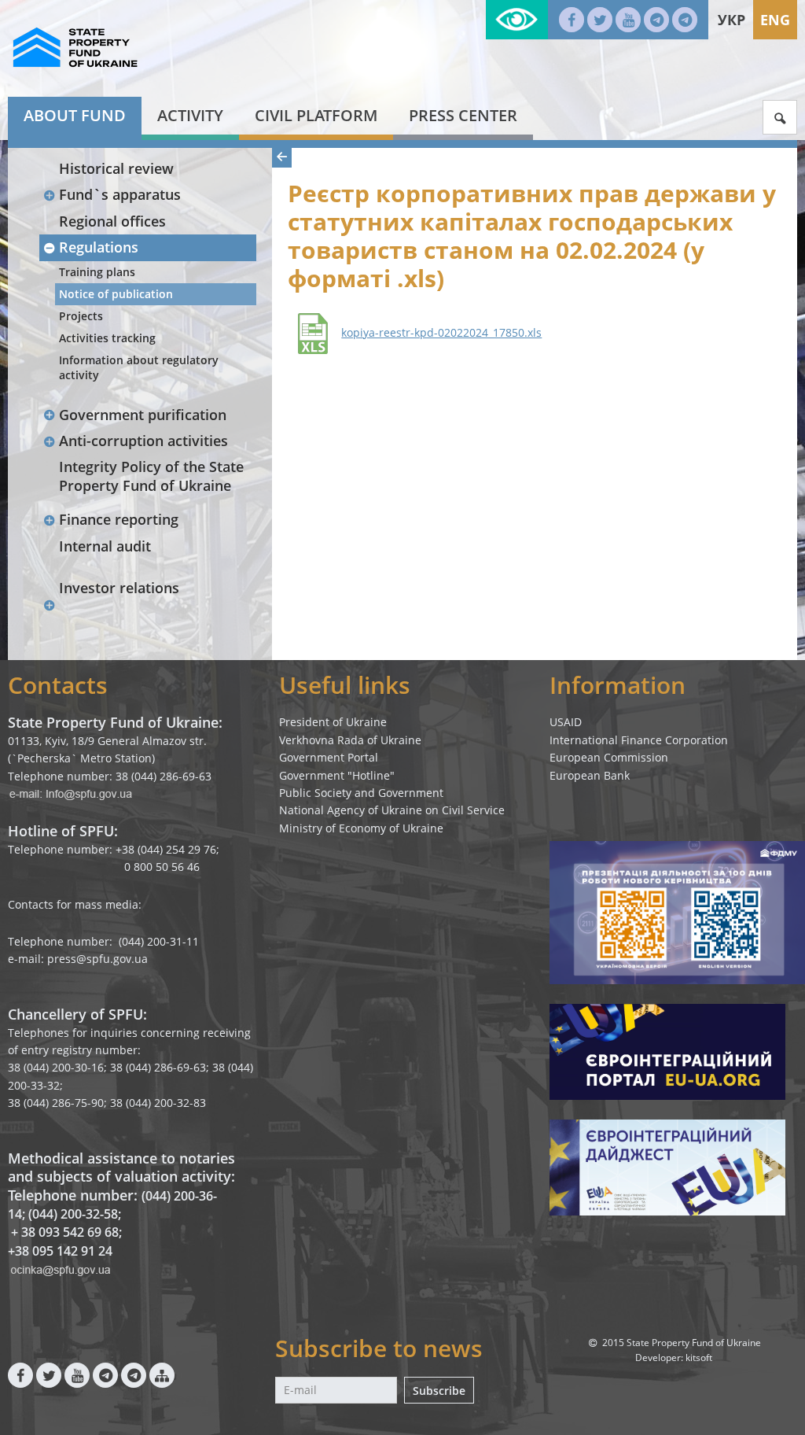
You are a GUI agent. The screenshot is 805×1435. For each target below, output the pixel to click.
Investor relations (119, 587)
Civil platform (316, 115)
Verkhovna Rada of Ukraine (350, 739)
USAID (566, 721)
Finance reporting (118, 519)
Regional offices (112, 221)
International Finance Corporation (639, 739)
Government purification (142, 414)
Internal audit (105, 546)
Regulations (98, 247)
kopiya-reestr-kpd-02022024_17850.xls (441, 333)
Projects (81, 315)
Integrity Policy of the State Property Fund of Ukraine (151, 475)
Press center (463, 115)
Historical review (116, 168)
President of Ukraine (333, 721)
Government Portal (328, 757)
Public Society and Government (361, 792)
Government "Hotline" (337, 775)
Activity (190, 115)
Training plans (97, 271)
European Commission (609, 757)
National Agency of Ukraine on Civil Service (392, 809)
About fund (75, 115)
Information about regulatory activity (139, 367)
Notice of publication (116, 293)
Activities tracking (107, 337)
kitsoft (699, 1357)
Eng (775, 19)
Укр (731, 19)
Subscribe (439, 1390)
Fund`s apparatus (120, 194)
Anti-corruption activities (143, 440)
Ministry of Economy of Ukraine (361, 828)
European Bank (590, 775)
